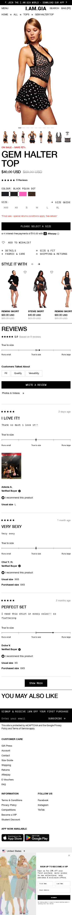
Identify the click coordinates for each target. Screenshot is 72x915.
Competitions (8, 810)
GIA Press (6, 746)
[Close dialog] (69, 855)
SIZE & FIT (47, 250)
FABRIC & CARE (15, 253)
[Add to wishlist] (25, 272)
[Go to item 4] (32, 137)
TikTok (41, 810)
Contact (5, 755)
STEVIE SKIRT (36, 311)
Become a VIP (9, 815)
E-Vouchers (7, 780)
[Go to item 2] (14, 137)
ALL (16, 15)
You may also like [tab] (29, 696)
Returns (5, 770)
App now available (14, 829)
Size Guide (63, 202)
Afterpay (6, 775)
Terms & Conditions (11, 800)
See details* (51, 216)
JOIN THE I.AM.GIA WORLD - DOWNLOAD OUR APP (36, 2)
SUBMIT (54, 897)
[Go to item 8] (68, 137)
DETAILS (10, 250)
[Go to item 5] (41, 137)
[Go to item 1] (5, 137)
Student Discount (10, 820)
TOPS (26, 15)
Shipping (6, 765)
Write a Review (41, 386)
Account (5, 751)
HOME (4, 15)
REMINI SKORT (10, 311)
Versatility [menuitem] (34, 373)
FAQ (3, 784)
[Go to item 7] (59, 137)
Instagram (43, 805)
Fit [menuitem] (6, 373)
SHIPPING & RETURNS (53, 253)
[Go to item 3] (23, 137)
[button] (14, 181)
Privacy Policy (9, 805)
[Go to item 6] (50, 137)
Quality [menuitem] (18, 373)
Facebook (43, 800)
